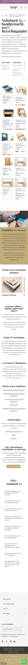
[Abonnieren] (23, 629)
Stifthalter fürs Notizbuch (13, 431)
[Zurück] (23, 78)
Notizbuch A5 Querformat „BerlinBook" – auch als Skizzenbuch (8, 123)
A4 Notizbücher (5, 67)
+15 (26, 104)
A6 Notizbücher (5, 65)
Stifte (13, 435)
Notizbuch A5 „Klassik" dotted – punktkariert (20, 145)
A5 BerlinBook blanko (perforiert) (13, 390)
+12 (26, 129)
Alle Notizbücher (5, 68)
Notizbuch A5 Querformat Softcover (6, 190)
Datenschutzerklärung (16, 659)
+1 (12, 154)
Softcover (16, 72)
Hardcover (17, 65)
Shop (6, 15)
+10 (13, 129)
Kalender (13, 438)
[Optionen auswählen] (11, 91)
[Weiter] (25, 78)
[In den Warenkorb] (11, 184)
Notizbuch (9, 295)
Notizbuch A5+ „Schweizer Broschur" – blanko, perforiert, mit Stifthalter (8, 147)
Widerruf (4, 663)
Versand (11, 662)
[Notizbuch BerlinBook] (12, 285)
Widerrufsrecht (7, 659)
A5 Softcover (14, 405)
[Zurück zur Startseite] (2, 15)
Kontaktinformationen (19, 662)
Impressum (6, 662)
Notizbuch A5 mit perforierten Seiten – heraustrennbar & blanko (21, 123)
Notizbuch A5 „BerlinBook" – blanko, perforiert (20, 99)
